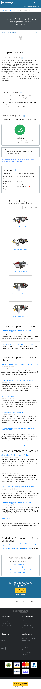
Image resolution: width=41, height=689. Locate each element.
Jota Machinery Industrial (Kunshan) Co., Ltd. (18, 380)
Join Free (24, 621)
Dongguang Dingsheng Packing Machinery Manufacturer (18, 429)
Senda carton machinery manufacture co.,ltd (18, 487)
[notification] (34, 2)
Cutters (19, 548)
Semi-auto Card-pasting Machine (22, 271)
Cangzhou (4, 432)
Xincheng (4, 366)
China (16, 457)
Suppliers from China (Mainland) (20, 569)
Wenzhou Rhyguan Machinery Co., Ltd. (16, 331)
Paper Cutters (30, 548)
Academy (24, 643)
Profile (3, 32)
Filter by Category (30, 207)
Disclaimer (25, 647)
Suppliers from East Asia (17, 572)
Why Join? (25, 623)
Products (11, 32)
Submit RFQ (20, 590)
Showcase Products (27, 628)
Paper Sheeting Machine (20, 249)
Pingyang (4, 398)
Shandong (11, 414)
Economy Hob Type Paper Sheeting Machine (26, 227)
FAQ (2, 638)
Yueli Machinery (7, 519)
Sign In (37, 6)
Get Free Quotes (29, 6)
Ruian (3, 505)
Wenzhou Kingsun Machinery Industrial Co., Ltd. (19, 364)
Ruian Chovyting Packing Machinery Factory (18, 344)
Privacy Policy (26, 650)
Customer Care (5, 643)
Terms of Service (26, 645)
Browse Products (6, 625)
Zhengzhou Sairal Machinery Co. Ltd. (15, 455)
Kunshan (4, 382)
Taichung (4, 521)
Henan (12, 457)
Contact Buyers (26, 625)
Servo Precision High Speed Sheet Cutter (25, 293)
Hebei (11, 432)
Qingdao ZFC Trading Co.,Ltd (12, 412)
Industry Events (26, 640)
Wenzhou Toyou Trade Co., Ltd (13, 396)
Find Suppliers (5, 623)
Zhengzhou (5, 457)
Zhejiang (11, 366)
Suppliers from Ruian (17, 564)
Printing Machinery (23, 544)
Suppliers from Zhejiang (18, 567)
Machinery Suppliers (9, 544)
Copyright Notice (27, 652)
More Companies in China (31, 445)
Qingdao (4, 414)
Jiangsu (10, 382)
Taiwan (10, 521)
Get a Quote (19, 684)
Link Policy (25, 654)
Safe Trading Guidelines (28, 638)
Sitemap (3, 640)
